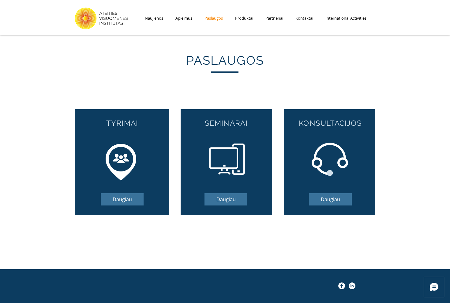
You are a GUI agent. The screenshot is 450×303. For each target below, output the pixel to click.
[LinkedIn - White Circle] (352, 285)
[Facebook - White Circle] (341, 285)
